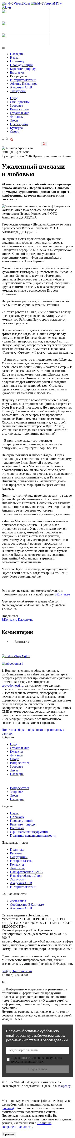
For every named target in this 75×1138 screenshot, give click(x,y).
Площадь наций (21, 65)
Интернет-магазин (23, 80)
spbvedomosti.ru (12, 685)
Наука (14, 57)
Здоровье (16, 105)
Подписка (17, 849)
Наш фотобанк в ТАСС (26, 872)
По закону (17, 61)
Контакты (17, 864)
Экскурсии (18, 91)
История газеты (21, 860)
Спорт (14, 131)
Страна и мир (19, 113)
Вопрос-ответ (19, 109)
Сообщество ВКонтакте (27, 904)
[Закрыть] (3, 990)
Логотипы (17, 868)
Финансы (17, 116)
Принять (8, 1134)
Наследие (17, 54)
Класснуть (25, 619)
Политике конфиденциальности (26, 1124)
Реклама (16, 853)
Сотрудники (19, 857)
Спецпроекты (20, 102)
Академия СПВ (21, 87)
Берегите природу (23, 68)
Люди (14, 120)
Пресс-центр (19, 124)
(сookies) (8, 1108)
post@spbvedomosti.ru (17, 971)
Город (14, 98)
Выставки (17, 72)
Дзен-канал (18, 901)
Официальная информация (29, 832)
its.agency (64, 1086)
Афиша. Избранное (23, 83)
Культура (16, 128)
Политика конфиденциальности (33, 835)
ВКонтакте (62, 594)
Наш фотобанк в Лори (26, 875)
